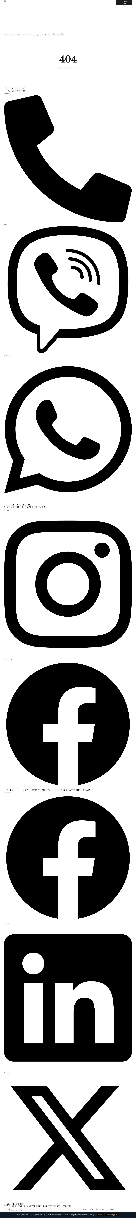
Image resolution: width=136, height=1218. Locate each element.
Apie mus (14, 35)
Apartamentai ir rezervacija (28, 35)
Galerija (42, 35)
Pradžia (7, 35)
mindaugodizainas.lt (108, 1209)
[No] (133, 1215)
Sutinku (100, 1215)
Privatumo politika (112, 1215)
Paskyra (124, 1)
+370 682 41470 (14, 90)
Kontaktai (49, 35)
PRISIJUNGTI (126, 3)
